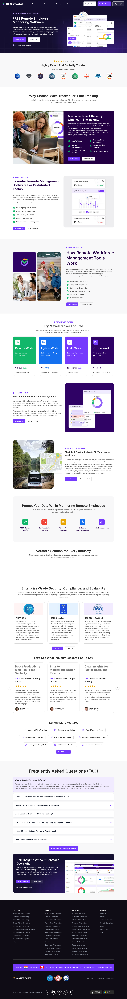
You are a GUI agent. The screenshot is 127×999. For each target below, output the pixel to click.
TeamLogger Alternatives (81, 929)
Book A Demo (34, 39)
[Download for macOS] (96, 992)
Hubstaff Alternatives (52, 951)
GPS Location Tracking (21, 935)
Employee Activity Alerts (21, 932)
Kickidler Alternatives (79, 951)
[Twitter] (65, 992)
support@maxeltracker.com (102, 967)
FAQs (101, 932)
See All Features (63, 752)
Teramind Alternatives (80, 939)
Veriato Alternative (51, 917)
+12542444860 (49, 967)
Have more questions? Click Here (63, 848)
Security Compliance (107, 923)
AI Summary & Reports (21, 939)
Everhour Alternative (79, 917)
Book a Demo (104, 4)
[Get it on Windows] (108, 992)
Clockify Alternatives (52, 929)
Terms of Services (106, 920)
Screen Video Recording (21, 923)
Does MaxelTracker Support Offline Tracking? (34, 814)
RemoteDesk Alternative (53, 913)
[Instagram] (59, 992)
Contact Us (71, 4)
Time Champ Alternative (80, 926)
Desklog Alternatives (79, 948)
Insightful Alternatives (52, 935)
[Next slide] (117, 688)
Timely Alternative (51, 954)
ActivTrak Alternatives (53, 948)
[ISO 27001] (58, 978)
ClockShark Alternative (53, 920)
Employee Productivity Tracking (24, 929)
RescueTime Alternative (53, 923)
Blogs (102, 926)
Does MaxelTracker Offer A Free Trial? (31, 840)
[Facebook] (48, 992)
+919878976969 (34, 967)
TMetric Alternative (79, 920)
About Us (103, 913)
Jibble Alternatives (51, 939)
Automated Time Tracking (22, 913)
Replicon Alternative (79, 913)
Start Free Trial (20, 39)
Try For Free (89, 4)
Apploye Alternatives (79, 935)
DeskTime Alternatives (53, 942)
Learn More (57, 648)
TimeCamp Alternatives (53, 945)
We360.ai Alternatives (79, 932)
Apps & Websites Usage (21, 920)
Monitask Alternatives (52, 926)
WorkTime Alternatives (80, 954)
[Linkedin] (71, 992)
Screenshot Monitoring (21, 917)
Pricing (58, 4)
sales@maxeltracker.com (72, 967)
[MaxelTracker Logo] (13, 4)
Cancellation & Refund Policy (105, 978)
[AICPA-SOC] (50, 978)
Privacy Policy (89, 978)
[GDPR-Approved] (66, 978)
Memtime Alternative (79, 923)
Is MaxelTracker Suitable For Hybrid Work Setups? (35, 831)
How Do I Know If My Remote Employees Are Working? (37, 805)
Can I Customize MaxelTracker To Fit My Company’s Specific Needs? (43, 822)
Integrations (17, 942)
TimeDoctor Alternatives (53, 932)
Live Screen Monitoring (21, 926)
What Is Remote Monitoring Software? (30, 780)
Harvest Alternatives (79, 942)
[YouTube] (53, 992)
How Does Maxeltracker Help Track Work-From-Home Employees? (42, 797)
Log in (120, 4)
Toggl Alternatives (78, 945)
